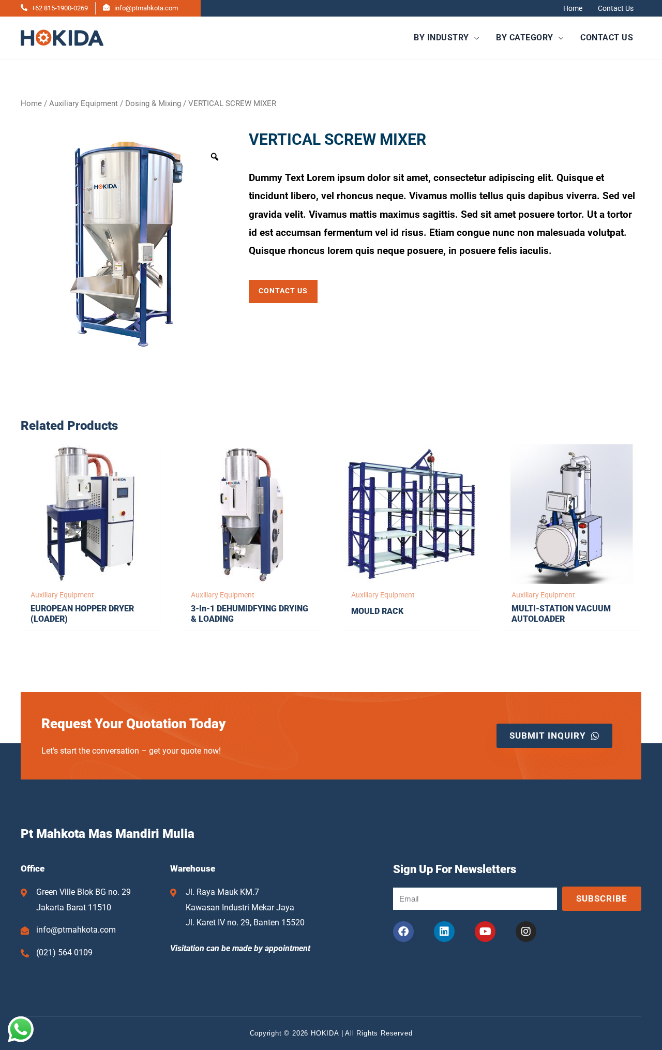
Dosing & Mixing (153, 103)
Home (572, 8)
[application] (474, 37)
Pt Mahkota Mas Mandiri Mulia (107, 834)
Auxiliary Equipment (83, 103)
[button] (446, 38)
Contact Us (616, 8)
